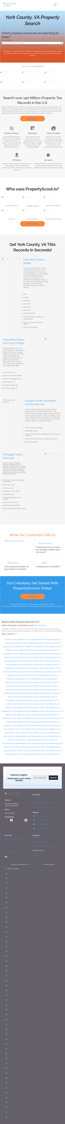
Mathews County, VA (9, 711)
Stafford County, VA (56, 743)
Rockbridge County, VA (25, 736)
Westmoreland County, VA (14, 754)
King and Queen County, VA (32, 697)
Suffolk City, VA (20, 747)
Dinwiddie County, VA (53, 668)
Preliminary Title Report (44, 828)
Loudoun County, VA (12, 704)
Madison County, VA (12, 707)
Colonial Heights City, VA (14, 664)
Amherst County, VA (23, 643)
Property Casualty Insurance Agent (46, 802)
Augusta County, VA (9, 646)
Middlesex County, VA (39, 711)
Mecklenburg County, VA (24, 711)
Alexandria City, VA (40, 639)
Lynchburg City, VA (52, 704)
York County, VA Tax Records (36, 864)
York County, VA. (40, 625)
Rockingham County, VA (41, 736)
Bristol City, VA (25, 650)
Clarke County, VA (40, 661)
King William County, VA (14, 700)
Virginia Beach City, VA (11, 750)
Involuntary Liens (41, 820)
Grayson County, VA (53, 682)
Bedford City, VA (32, 646)
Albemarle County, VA (26, 639)
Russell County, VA (55, 736)
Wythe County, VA (53, 754)
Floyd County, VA (26, 675)
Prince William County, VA (29, 729)
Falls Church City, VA (55, 672)
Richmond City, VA (28, 732)
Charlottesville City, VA (53, 657)
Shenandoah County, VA (37, 740)
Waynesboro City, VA (54, 750)
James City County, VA (53, 693)
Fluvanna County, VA (38, 675)
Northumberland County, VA (28, 718)
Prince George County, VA (12, 729)
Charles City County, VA (24, 657)
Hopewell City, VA (24, 693)
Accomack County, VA (11, 639)
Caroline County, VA (54, 654)
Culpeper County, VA (52, 664)
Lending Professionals (42, 807)
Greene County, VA (12, 686)
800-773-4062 (9, 813)
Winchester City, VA (29, 754)
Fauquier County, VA (13, 675)
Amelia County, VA (11, 643)
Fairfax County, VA (42, 672)
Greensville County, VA (26, 686)
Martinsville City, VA (53, 707)
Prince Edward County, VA (52, 725)
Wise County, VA (41, 754)
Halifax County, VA (40, 686)
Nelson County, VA (12, 715)
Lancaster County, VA (29, 700)
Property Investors (41, 798)
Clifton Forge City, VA (53, 661)
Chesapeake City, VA (11, 661)
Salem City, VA (13, 740)
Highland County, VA (11, 693)
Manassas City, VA (25, 707)
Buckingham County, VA (12, 654)
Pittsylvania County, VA (51, 722)
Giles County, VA (10, 682)
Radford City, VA (56, 729)
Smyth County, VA (51, 740)
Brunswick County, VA (37, 650)
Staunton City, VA (9, 747)
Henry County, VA (53, 690)
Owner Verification (42, 824)
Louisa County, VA (25, 704)
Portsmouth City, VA (22, 725)
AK (9, 878)
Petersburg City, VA (37, 722)
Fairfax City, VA (31, 672)
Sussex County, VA (42, 747)
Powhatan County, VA (36, 725)
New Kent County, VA (25, 715)
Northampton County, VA (10, 718)
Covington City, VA (28, 664)
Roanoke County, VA (10, 736)
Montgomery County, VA (55, 711)
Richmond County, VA (42, 732)
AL (9, 873)
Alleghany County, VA (53, 639)
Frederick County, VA (27, 679)
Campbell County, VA (40, 654)
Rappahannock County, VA (13, 732)
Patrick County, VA (24, 722)
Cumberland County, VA (13, 668)
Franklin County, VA (51, 675)
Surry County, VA (30, 747)
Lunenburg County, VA (38, 704)
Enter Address (7, 40)
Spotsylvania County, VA (42, 743)
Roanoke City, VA (54, 732)
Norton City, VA (43, 718)
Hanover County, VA (13, 690)
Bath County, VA (21, 646)
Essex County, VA (20, 672)
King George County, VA (49, 697)
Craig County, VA (40, 664)
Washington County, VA (39, 750)
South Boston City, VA (9, 743)
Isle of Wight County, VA (38, 693)
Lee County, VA (41, 700)
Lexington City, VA (53, 700)
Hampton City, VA (53, 686)
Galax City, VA (53, 679)
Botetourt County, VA (13, 650)
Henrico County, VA (40, 690)
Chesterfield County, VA (26, 661)
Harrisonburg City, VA (27, 690)
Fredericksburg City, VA (41, 679)
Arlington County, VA (53, 643)
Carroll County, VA (10, 657)
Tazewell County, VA (55, 747)
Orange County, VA (12, 722)
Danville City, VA (26, 668)
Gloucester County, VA (23, 682)
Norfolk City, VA (54, 715)
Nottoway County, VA (55, 718)
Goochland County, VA (38, 682)
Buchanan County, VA (52, 650)
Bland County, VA (56, 646)
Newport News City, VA (41, 715)
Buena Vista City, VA (26, 654)
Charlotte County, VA (39, 657)
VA (16, 634)
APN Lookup (40, 816)
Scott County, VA (23, 740)
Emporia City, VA (8, 672)
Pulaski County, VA (44, 729)
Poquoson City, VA (10, 725)
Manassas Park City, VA (38, 707)
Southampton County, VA (25, 743)
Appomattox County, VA (38, 643)
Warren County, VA (25, 750)
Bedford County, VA (44, 646)
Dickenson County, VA (38, 668)
